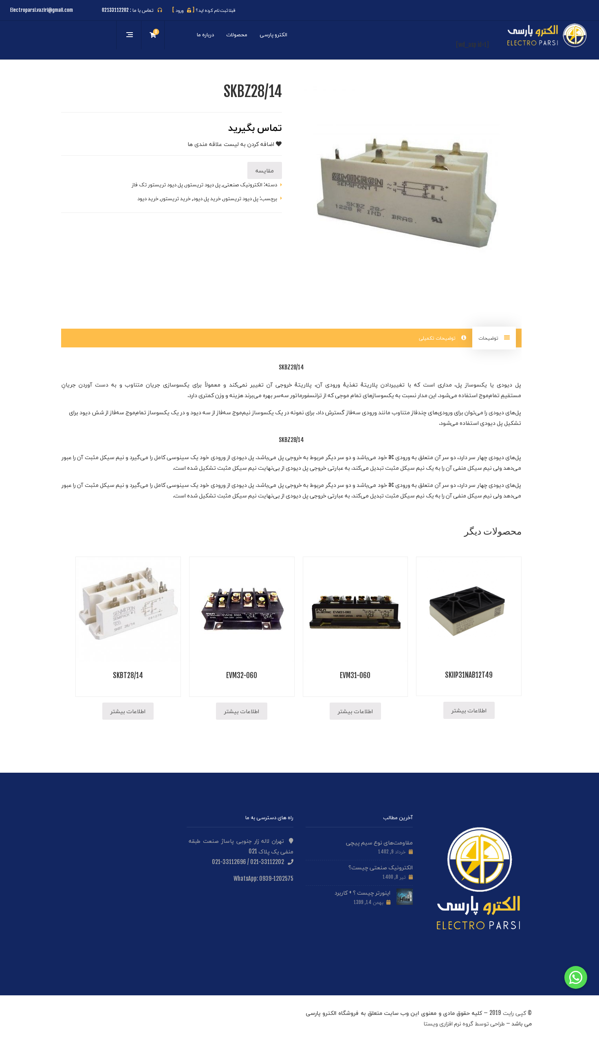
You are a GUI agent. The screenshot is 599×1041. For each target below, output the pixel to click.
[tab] (494, 338)
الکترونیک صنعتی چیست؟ (380, 867)
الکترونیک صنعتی (242, 184)
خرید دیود (148, 198)
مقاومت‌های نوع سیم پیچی (379, 842)
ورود (183, 10)
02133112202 (115, 10)
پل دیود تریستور (202, 184)
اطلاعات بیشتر (469, 710)
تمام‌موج (489, 394)
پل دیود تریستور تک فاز (157, 184)
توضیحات (489, 338)
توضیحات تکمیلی (438, 338)
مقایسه (264, 170)
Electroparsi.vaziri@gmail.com (41, 10)
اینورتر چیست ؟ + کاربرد (362, 892)
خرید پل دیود (207, 198)
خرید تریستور (176, 198)
